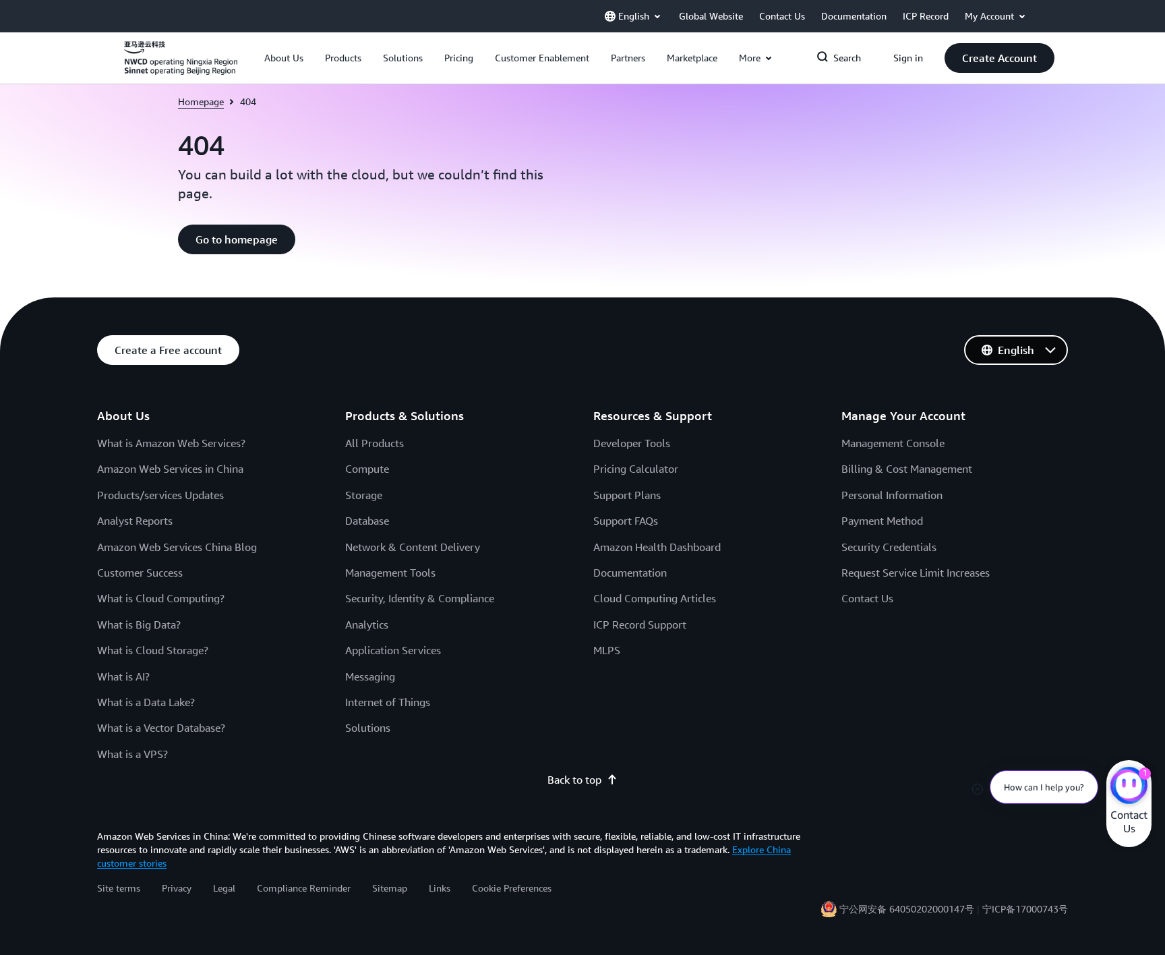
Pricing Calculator (635, 468)
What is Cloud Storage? (152, 650)
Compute (367, 468)
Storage (363, 495)
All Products (374, 443)
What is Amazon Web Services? (171, 443)
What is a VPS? (132, 754)
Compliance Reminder (304, 888)
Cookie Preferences (511, 888)
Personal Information (892, 495)
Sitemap (389, 888)
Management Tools (390, 572)
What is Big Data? (139, 624)
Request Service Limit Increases (915, 572)
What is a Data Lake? (146, 702)
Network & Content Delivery (412, 547)
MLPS (606, 650)
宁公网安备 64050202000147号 (906, 909)
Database (367, 520)
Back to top (574, 779)
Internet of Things (387, 702)
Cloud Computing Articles (654, 598)
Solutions (367, 727)
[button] (283, 58)
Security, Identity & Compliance (419, 598)
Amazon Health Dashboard (657, 547)
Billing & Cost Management (906, 468)
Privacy (176, 888)
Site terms (118, 888)
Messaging (370, 676)
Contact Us (867, 598)
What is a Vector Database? (161, 727)
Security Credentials (888, 547)
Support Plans (627, 495)
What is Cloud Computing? (161, 598)
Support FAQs (625, 520)
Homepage (201, 101)
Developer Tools (631, 443)
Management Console (893, 443)
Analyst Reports (135, 520)
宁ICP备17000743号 (1025, 909)
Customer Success (140, 572)
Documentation (630, 572)
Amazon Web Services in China (170, 468)
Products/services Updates (160, 495)
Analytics (366, 624)
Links (439, 888)
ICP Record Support (639, 624)
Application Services (393, 650)
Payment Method (882, 520)
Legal (224, 888)
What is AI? (123, 676)
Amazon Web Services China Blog (177, 547)
